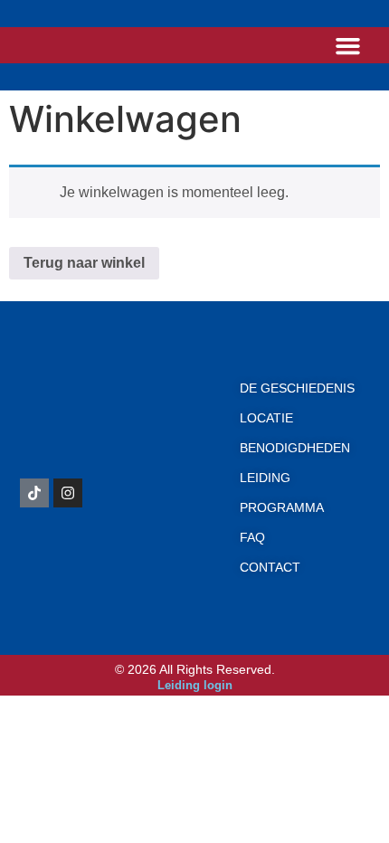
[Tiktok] (34, 492)
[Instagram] (67, 492)
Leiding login (194, 685)
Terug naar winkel (84, 262)
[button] (348, 45)
